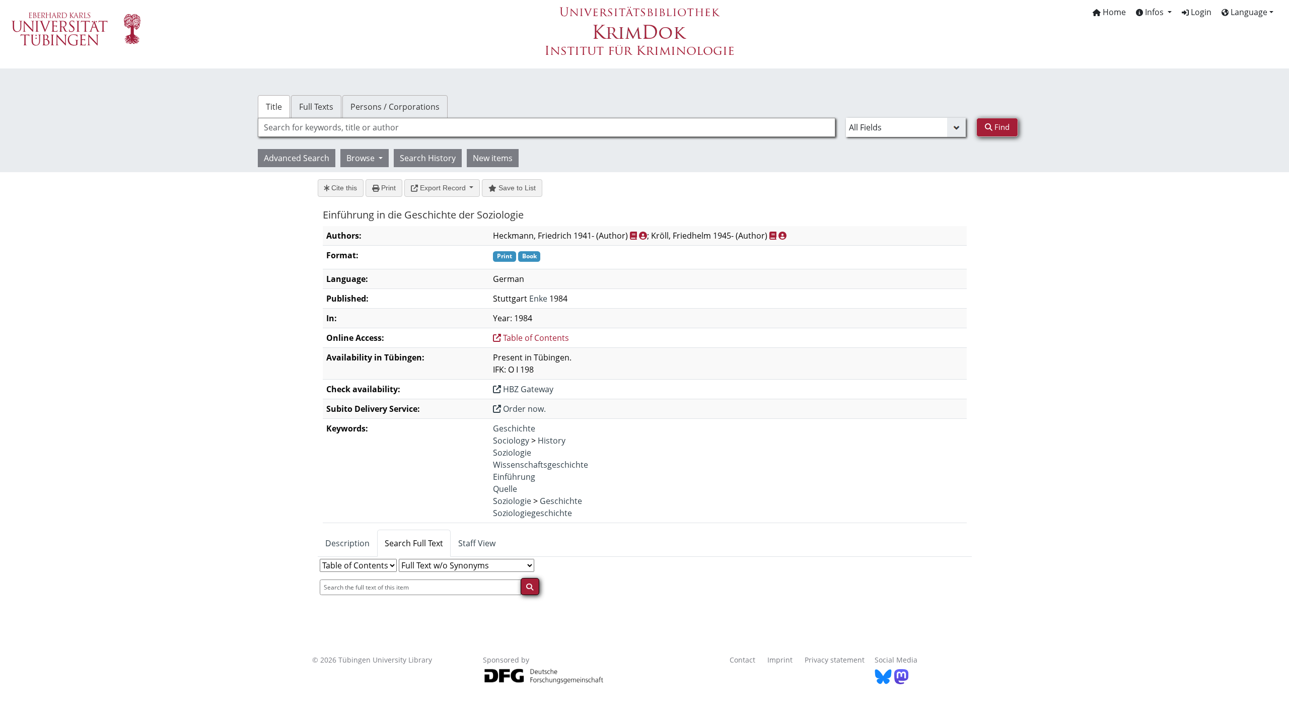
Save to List (516, 188)
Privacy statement (835, 660)
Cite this (343, 188)
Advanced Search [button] (296, 158)
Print (387, 188)
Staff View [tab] (476, 543)
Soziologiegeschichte (532, 513)
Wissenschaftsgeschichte (540, 464)
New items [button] (493, 158)
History (551, 440)
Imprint (780, 660)
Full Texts (316, 106)
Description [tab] (347, 543)
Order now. (523, 408)
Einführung (514, 476)
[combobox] (546, 127)
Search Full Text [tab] (414, 543)
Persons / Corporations (395, 106)
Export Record (443, 188)
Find (1001, 127)
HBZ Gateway (527, 389)
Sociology (511, 440)
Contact (742, 660)
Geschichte (514, 428)
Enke (538, 298)
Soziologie (512, 452)
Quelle (505, 488)
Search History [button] (428, 158)
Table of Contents (535, 337)
